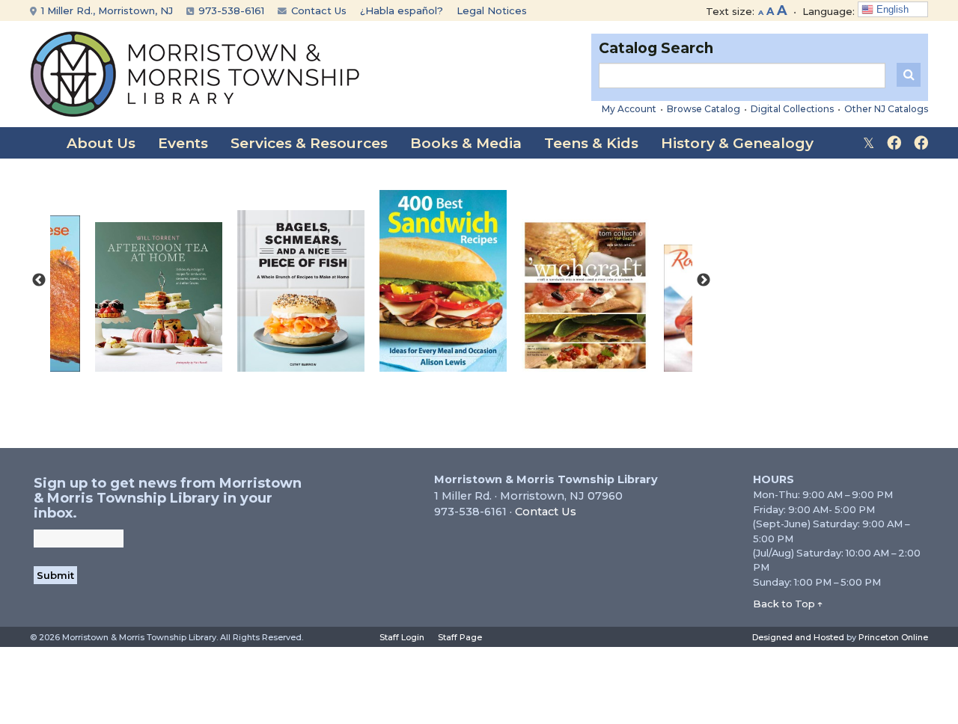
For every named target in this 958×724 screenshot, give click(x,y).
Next (703, 280)
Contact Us (317, 10)
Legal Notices (492, 10)
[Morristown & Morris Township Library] (195, 73)
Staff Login (401, 637)
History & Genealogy (737, 143)
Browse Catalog (703, 108)
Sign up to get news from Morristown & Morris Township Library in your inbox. (168, 498)
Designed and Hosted (798, 637)
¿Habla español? (401, 10)
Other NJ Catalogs (886, 108)
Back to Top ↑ (788, 604)
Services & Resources (309, 143)
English (891, 9)
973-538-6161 (229, 10)
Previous (38, 280)
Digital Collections (792, 108)
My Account (629, 108)
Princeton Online (893, 637)
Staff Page (460, 637)
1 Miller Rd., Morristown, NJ (105, 10)
